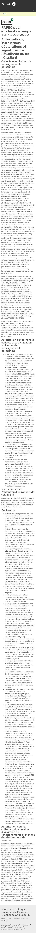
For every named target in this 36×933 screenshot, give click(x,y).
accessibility (26, 925)
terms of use (19, 927)
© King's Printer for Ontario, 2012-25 (12, 929)
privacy (9, 927)
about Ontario (5, 925)
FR (33, 11)
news (3, 927)
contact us (16, 925)
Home (4, 14)
